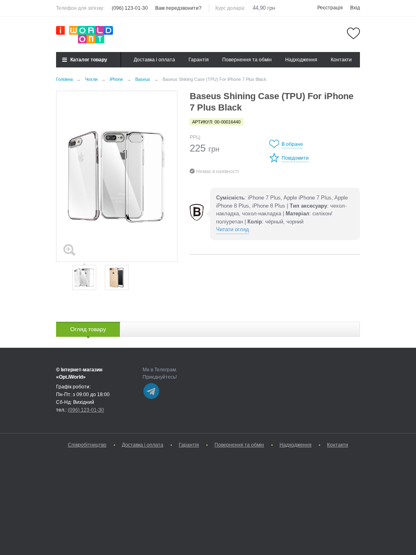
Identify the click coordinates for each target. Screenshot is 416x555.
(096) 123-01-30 (130, 8)
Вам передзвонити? (178, 8)
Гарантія (198, 60)
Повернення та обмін (247, 60)
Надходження (301, 60)
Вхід (355, 8)
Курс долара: (230, 8)
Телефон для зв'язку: (80, 8)
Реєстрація (330, 8)
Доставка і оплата (154, 60)
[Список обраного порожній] (353, 33)
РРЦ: (195, 137)
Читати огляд (232, 229)
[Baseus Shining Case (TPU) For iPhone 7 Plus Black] (117, 176)
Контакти (341, 60)
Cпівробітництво (87, 445)
